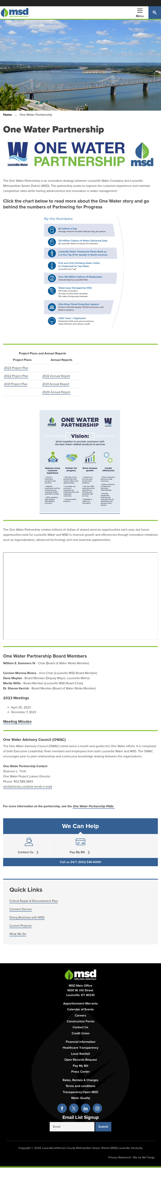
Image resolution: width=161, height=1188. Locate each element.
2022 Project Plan (16, 376)
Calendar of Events (80, 1009)
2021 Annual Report (55, 384)
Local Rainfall (80, 1054)
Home (7, 115)
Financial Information (80, 1042)
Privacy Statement (119, 1157)
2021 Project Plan (15, 384)
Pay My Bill (80, 1066)
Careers (80, 1015)
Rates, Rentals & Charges (80, 1080)
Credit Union (81, 1033)
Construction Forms (80, 1021)
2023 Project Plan (16, 368)
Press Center (80, 1072)
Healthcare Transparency (80, 1048)
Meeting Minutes (17, 721)
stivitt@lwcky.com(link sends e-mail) (27, 787)
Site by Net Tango (144, 1157)
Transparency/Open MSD (80, 1092)
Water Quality (80, 1098)
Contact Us (80, 1027)
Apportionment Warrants (80, 1003)
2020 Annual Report (56, 392)
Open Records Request (80, 1060)
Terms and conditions (80, 1086)
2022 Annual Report (56, 376)
